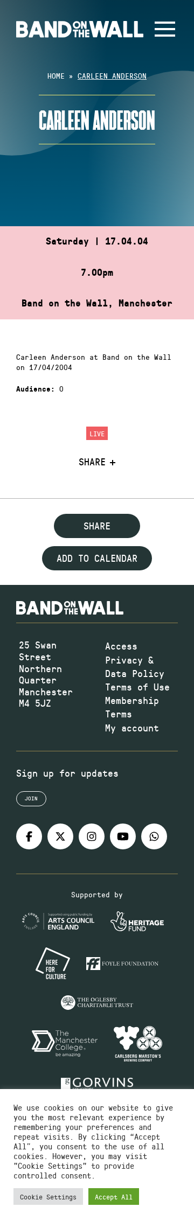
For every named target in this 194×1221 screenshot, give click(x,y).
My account (132, 727)
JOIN (31, 798)
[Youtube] (123, 836)
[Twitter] (60, 836)
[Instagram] (92, 836)
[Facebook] (29, 836)
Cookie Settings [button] (48, 1196)
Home (56, 76)
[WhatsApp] (154, 836)
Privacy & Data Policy (134, 666)
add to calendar (97, 558)
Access (121, 645)
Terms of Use (137, 686)
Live (97, 433)
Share (92, 462)
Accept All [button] (114, 1196)
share (97, 525)
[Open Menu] (165, 29)
